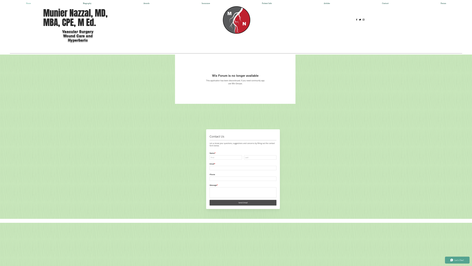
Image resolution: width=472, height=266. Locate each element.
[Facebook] (356, 19)
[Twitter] (360, 19)
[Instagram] (363, 19)
